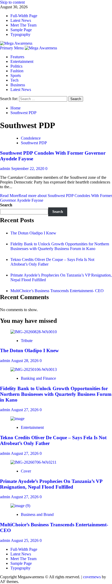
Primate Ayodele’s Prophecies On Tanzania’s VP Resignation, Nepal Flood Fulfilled (51, 484)
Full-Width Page (23, 16)
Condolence (31, 138)
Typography (20, 34)
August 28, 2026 (25, 360)
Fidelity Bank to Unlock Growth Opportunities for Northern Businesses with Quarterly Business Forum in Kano (59, 246)
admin (5, 168)
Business (17, 85)
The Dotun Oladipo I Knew (33, 233)
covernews (92, 577)
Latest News (20, 20)
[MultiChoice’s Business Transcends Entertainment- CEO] (20, 505)
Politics (16, 66)
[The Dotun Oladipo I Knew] (33, 332)
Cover (26, 471)
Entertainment (21, 61)
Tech (14, 80)
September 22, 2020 (28, 168)
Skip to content (12, 2)
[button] (12, 48)
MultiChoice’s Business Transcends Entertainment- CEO (57, 290)
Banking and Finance (38, 378)
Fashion (16, 71)
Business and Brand (37, 514)
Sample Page (21, 30)
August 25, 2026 (25, 540)
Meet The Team (23, 25)
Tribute (27, 340)
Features (17, 57)
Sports (15, 75)
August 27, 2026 (25, 410)
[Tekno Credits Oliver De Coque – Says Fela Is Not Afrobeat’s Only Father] (17, 418)
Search (6, 205)
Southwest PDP (34, 143)
